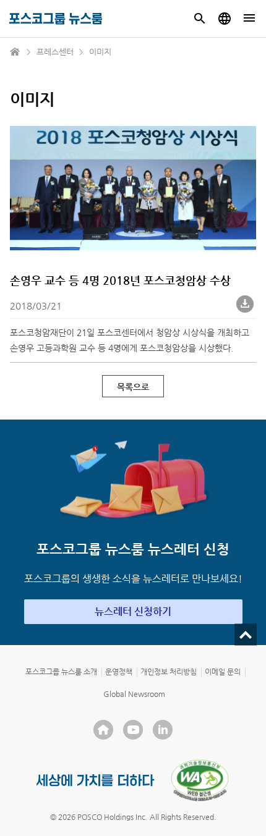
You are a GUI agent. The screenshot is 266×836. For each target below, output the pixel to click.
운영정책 (118, 671)
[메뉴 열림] (249, 19)
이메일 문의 (223, 671)
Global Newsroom (134, 694)
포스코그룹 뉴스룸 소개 (61, 671)
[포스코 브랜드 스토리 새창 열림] (95, 780)
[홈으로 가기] (15, 52)
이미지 (100, 51)
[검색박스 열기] (199, 18)
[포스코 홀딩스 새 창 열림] (103, 730)
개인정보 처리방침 (168, 671)
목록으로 (133, 387)
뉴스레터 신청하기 (133, 611)
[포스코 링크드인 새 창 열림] (163, 730)
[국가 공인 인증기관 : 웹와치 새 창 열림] (199, 780)
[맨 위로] (245, 634)
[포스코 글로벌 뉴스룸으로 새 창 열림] (224, 18)
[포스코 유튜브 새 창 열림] (133, 730)
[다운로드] (246, 305)
